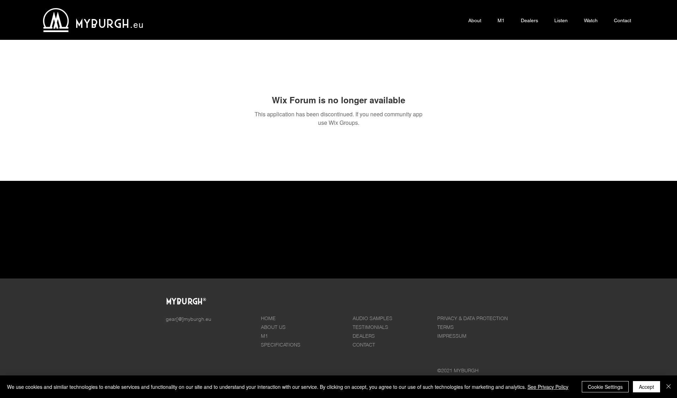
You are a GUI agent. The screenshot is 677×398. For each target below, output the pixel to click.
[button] (501, 20)
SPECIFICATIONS (280, 345)
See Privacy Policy (547, 386)
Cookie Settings (605, 386)
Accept (646, 386)
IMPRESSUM (451, 336)
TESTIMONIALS (370, 327)
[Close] (668, 386)
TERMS (445, 327)
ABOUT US (273, 327)
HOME (268, 318)
